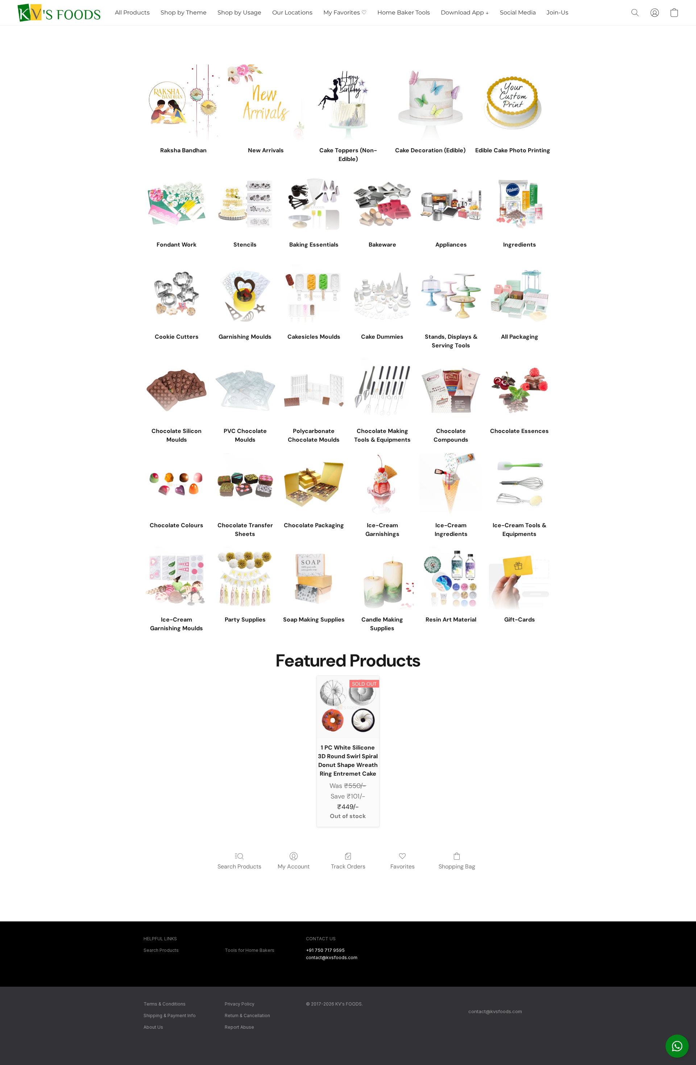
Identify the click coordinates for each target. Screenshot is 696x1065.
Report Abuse (239, 1027)
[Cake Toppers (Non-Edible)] (348, 103)
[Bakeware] (382, 204)
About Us (153, 1027)
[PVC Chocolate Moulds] (245, 390)
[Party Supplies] (245, 579)
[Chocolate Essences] (519, 390)
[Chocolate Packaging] (313, 484)
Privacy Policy (239, 1004)
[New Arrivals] (266, 103)
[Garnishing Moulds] (245, 296)
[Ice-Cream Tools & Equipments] (519, 484)
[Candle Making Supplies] (382, 579)
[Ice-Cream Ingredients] (450, 484)
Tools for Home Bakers (249, 950)
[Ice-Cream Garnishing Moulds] (176, 579)
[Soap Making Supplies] (313, 579)
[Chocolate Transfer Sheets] (245, 484)
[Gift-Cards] (519, 579)
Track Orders (348, 866)
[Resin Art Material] (450, 579)
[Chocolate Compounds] (450, 390)
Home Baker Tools (403, 12)
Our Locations (292, 12)
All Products (132, 12)
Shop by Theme (184, 12)
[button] (677, 1046)
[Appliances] (450, 204)
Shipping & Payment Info (170, 1015)
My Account (294, 866)
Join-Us (557, 12)
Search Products (239, 866)
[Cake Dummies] (382, 296)
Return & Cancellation (247, 1015)
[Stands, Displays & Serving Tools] (450, 296)
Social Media (518, 12)
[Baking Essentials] (313, 204)
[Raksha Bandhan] (183, 103)
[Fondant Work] (176, 204)
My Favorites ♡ (344, 12)
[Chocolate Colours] (176, 484)
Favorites (402, 866)
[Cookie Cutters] (176, 296)
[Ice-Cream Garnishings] (382, 484)
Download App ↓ (465, 12)
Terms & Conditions (165, 1004)
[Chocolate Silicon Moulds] (176, 390)
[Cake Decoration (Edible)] (430, 103)
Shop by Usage (239, 12)
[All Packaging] (519, 296)
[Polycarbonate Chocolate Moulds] (313, 390)
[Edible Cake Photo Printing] (513, 103)
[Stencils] (245, 204)
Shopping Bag (457, 866)
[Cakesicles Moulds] (313, 296)
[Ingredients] (519, 204)
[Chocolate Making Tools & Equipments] (382, 390)
